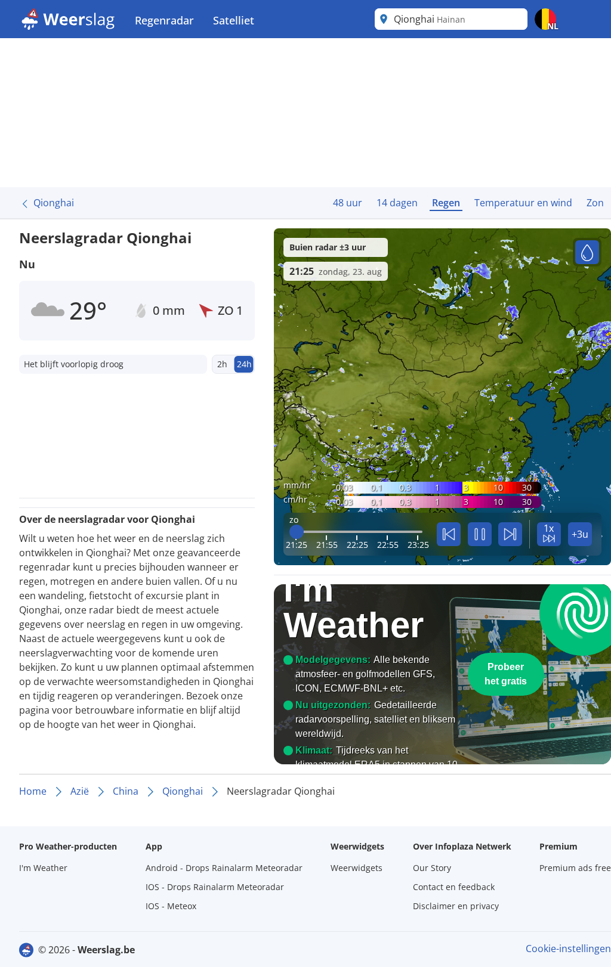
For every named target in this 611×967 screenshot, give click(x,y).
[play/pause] (480, 534)
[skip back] (449, 534)
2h (222, 364)
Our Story (432, 867)
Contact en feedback (454, 886)
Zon (595, 202)
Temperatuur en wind (523, 202)
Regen (446, 202)
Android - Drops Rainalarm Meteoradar (224, 867)
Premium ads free (575, 867)
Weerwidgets (356, 867)
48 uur (347, 202)
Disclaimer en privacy (456, 906)
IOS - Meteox (171, 906)
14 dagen (397, 202)
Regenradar (164, 20)
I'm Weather (43, 867)
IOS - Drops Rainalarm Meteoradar (215, 886)
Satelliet (233, 20)
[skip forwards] (510, 534)
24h (244, 364)
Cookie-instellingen (568, 948)
